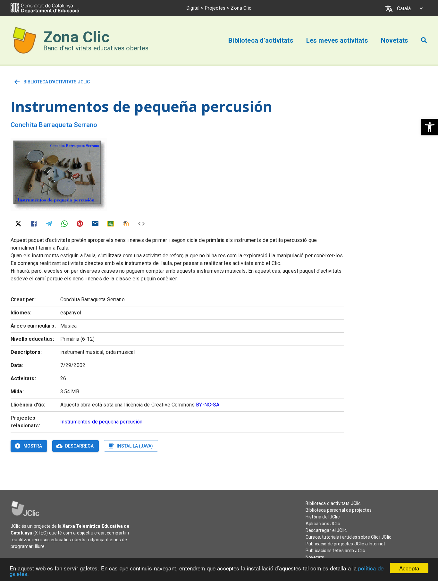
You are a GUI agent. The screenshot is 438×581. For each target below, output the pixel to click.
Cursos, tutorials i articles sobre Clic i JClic (348, 537)
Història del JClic (323, 516)
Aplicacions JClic (323, 523)
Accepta (409, 568)
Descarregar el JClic (326, 530)
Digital (193, 8)
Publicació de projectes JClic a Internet (345, 543)
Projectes (215, 8)
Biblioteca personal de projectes (339, 510)
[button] (429, 127)
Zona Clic (76, 37)
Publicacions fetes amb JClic (335, 550)
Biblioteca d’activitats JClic (333, 503)
